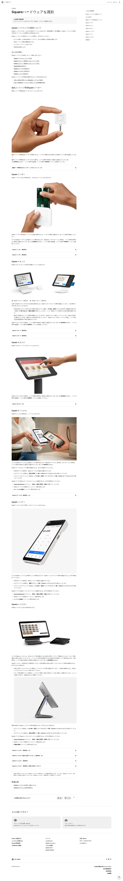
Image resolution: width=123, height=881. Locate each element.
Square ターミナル (90, 31)
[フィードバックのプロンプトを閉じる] (74, 797)
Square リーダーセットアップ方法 (23, 58)
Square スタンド (89, 25)
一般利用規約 (108, 871)
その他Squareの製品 (16, 845)
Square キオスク (89, 28)
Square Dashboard (19, 484)
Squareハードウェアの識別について (94, 14)
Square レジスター (90, 37)
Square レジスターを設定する (21, 71)
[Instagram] (110, 859)
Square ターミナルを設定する (21, 68)
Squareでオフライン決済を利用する (23, 787)
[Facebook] (108, 859)
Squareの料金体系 (16, 843)
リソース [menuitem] (109, 2)
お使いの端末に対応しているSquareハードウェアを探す (28, 80)
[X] (106, 859)
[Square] (2, 2)
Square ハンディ (89, 34)
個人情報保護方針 (107, 868)
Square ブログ (49, 847)
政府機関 (109, 873)
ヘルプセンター (49, 840)
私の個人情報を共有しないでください (102, 866)
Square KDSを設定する (20, 66)
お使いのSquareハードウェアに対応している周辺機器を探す (29, 82)
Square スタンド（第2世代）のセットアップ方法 (26, 63)
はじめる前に (89, 17)
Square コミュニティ (50, 843)
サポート (8, 2)
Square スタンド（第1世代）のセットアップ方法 (26, 61)
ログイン (115, 2)
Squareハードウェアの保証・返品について (25, 785)
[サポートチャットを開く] (119, 877)
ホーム (14, 8)
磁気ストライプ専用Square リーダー (94, 19)
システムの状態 (49, 845)
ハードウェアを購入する (17, 840)
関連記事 (88, 39)
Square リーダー (89, 22)
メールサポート (83, 843)
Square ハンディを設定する (21, 73)
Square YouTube (50, 850)
